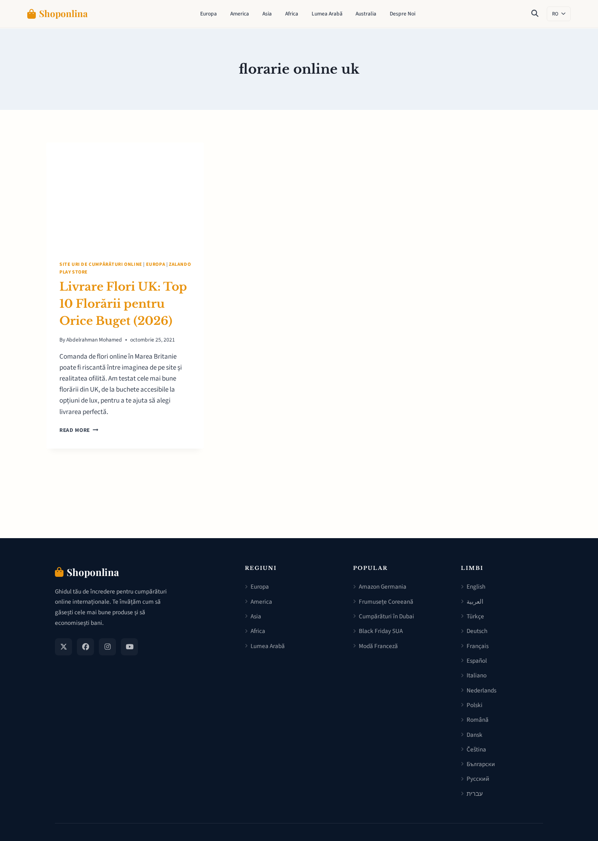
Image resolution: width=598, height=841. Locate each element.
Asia (267, 14)
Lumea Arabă (327, 14)
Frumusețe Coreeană (386, 601)
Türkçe (475, 616)
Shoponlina (63, 13)
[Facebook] (85, 646)
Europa (208, 14)
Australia (366, 14)
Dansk (474, 734)
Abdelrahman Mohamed (94, 340)
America (239, 14)
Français (478, 646)
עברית (475, 793)
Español (477, 660)
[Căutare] (535, 14)
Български (481, 764)
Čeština (476, 749)
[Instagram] (107, 646)
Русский (478, 778)
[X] (63, 646)
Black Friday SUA (381, 630)
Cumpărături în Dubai (386, 616)
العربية (475, 601)
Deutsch (477, 630)
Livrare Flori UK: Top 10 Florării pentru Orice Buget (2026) (123, 304)
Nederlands (481, 690)
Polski (474, 705)
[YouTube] (129, 646)
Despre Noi (402, 14)
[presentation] (125, 194)
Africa (291, 14)
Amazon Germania (382, 586)
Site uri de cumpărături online (100, 264)
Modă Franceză (378, 646)
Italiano (477, 675)
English (476, 586)
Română (478, 719)
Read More (78, 430)
